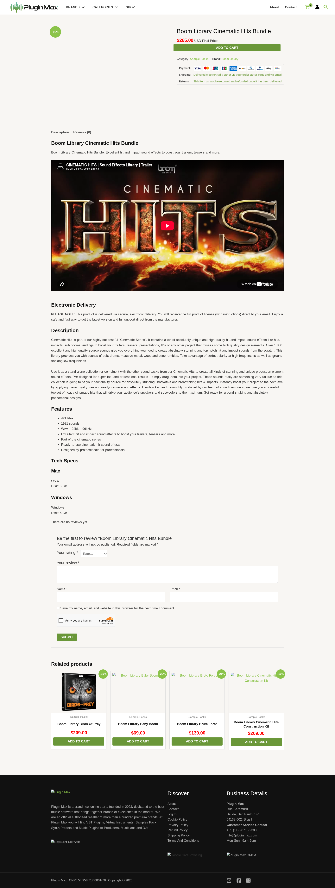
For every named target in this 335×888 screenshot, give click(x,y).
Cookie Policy (177, 819)
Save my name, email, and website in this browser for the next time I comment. (117, 608)
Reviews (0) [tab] (82, 132)
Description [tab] (60, 132)
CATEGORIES (102, 7)
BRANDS (73, 7)
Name (62, 589)
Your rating (67, 552)
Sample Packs (199, 58)
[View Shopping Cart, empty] (307, 7)
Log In (172, 814)
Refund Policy (178, 830)
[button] (82, 7)
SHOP (130, 7)
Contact (291, 7)
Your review (68, 563)
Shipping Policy (179, 835)
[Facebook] (238, 880)
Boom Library (229, 58)
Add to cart (227, 48)
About (274, 7)
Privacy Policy (178, 825)
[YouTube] (229, 880)
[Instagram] (248, 880)
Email (175, 589)
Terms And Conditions (183, 840)
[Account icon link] (317, 7)
